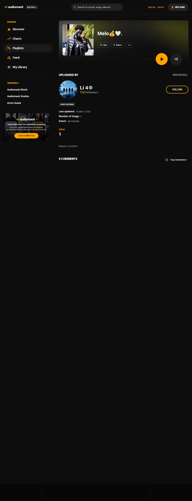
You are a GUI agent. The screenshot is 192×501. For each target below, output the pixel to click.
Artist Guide (14, 103)
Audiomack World (17, 89)
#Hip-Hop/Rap (67, 104)
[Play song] (162, 59)
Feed (16, 58)
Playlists (18, 48)
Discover (18, 29)
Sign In (160, 7)
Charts (17, 39)
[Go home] (13, 7)
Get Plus (32, 7)
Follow (177, 89)
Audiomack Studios (18, 96)
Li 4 (84, 87)
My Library (20, 67)
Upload (180, 7)
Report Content (68, 146)
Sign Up (152, 7)
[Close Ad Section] (45, 116)
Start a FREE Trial (26, 135)
